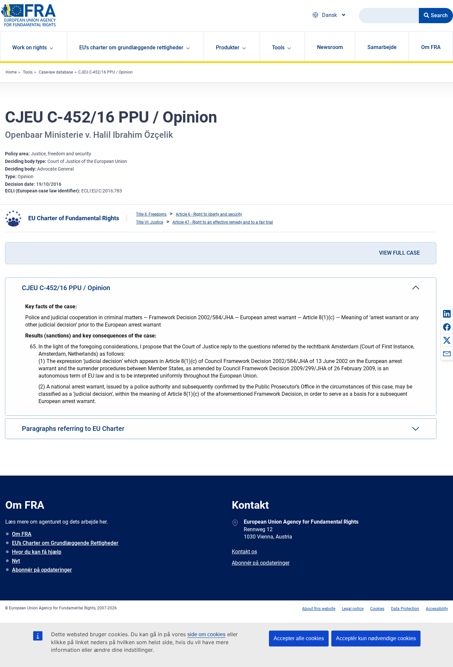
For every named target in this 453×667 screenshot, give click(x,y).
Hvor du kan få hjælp (36, 552)
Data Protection (405, 608)
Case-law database (56, 72)
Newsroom (330, 47)
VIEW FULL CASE (399, 253)
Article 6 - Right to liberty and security (209, 214)
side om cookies (206, 634)
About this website (318, 608)
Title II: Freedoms (151, 214)
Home (11, 72)
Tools (27, 72)
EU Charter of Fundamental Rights (73, 218)
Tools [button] (278, 47)
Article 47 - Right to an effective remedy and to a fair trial (222, 222)
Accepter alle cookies (299, 638)
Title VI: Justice (149, 222)
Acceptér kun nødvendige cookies (376, 638)
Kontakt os (244, 551)
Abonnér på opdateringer (42, 570)
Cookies (377, 608)
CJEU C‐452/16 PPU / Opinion (105, 72)
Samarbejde (382, 47)
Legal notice (352, 608)
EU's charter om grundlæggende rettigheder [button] (131, 47)
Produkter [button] (227, 47)
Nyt (16, 561)
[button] (447, 313)
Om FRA (431, 47)
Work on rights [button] (29, 47)
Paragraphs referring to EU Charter (73, 429)
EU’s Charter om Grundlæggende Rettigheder (65, 543)
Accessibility (437, 608)
